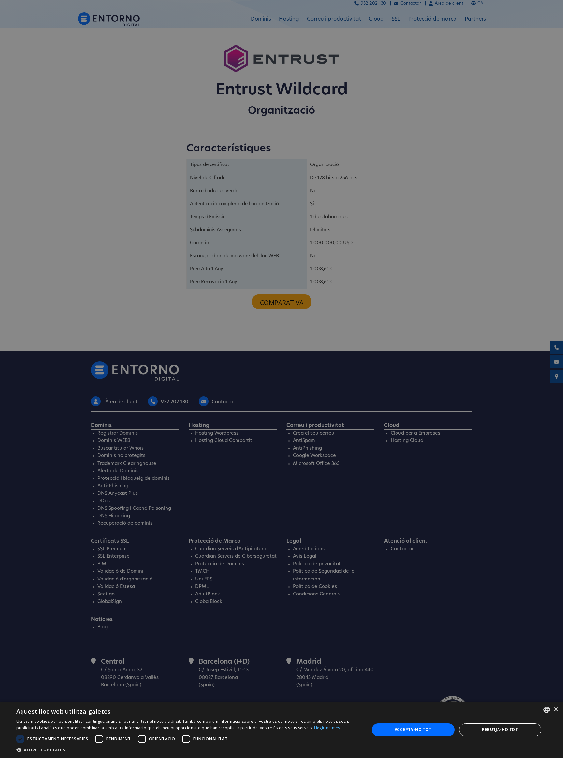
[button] (187, 750)
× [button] (555, 709)
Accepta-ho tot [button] (413, 729)
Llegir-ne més (327, 728)
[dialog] (281, 730)
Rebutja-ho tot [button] (500, 729)
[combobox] (546, 710)
